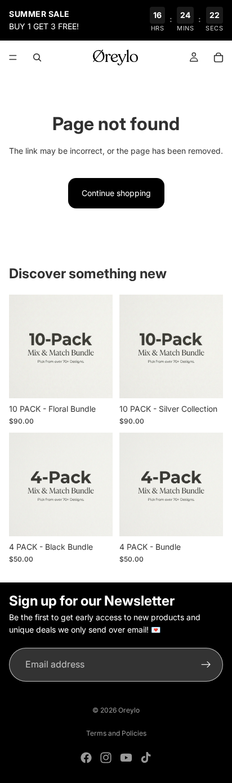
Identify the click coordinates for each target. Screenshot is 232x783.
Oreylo (129, 710)
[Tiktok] (146, 757)
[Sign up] (206, 665)
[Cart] (218, 57)
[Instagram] (106, 757)
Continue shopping (116, 193)
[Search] (37, 57)
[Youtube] (126, 757)
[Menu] (13, 57)
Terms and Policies (116, 733)
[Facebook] (86, 757)
